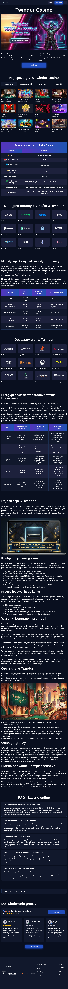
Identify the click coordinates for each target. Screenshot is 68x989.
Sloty (57, 84)
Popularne (7, 84)
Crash (41, 84)
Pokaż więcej (34, 946)
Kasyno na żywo (24, 84)
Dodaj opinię (56, 912)
